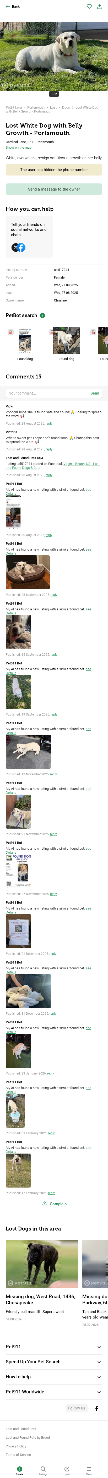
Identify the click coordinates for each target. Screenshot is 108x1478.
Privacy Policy (16, 1446)
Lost (53, 107)
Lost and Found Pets (21, 1429)
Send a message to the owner (54, 189)
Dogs (66, 107)
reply (49, 423)
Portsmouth (36, 107)
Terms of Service (18, 1455)
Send (94, 393)
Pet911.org (14, 107)
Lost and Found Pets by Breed (28, 1438)
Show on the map (18, 147)
